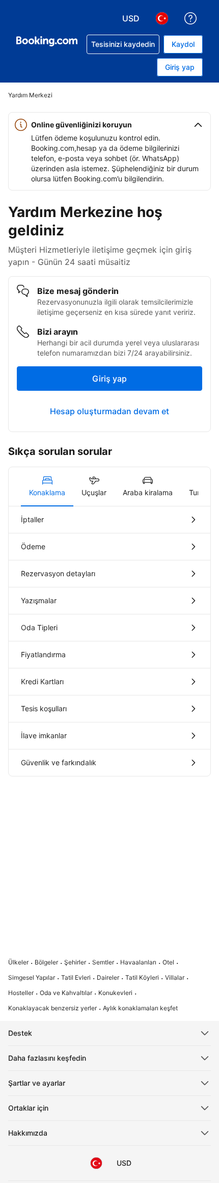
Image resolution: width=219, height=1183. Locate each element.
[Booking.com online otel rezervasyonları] (46, 41)
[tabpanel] (109, 641)
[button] (109, 125)
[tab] (47, 486)
